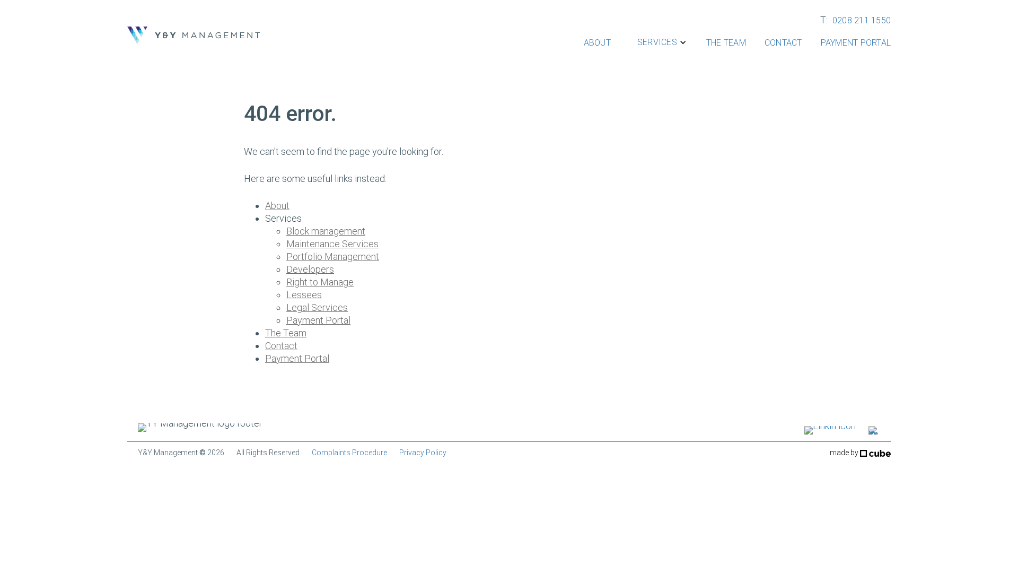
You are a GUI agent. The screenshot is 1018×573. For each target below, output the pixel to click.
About (597, 43)
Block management (325, 231)
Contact (783, 43)
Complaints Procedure (349, 452)
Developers (310, 269)
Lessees (304, 294)
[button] (656, 42)
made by (845, 452)
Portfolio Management (332, 256)
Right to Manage (320, 282)
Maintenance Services (332, 243)
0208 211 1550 (861, 20)
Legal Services (317, 307)
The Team (726, 43)
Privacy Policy (422, 452)
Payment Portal (856, 43)
